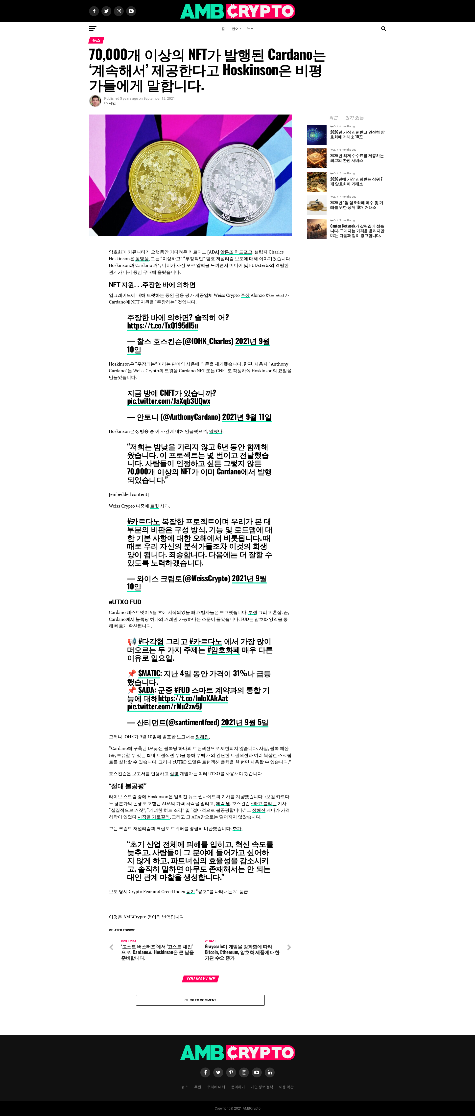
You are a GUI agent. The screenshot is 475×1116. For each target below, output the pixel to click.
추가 (237, 828)
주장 (245, 295)
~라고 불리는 (264, 803)
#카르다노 (143, 520)
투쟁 (252, 612)
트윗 (154, 506)
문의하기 (238, 1086)
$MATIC (149, 672)
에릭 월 (223, 803)
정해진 (202, 737)
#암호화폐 (223, 649)
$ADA (146, 689)
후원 (197, 1086)
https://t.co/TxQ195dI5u (162, 325)
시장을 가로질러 (154, 817)
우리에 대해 (216, 1086)
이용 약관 (286, 1086)
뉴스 (250, 28)
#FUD (182, 689)
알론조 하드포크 (236, 252)
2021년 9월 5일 (244, 721)
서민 (112, 103)
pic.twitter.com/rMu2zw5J (164, 706)
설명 (174, 773)
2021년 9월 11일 (247, 416)
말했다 (215, 431)
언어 (235, 28)
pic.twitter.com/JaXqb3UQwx (168, 400)
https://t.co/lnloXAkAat (193, 697)
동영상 (142, 258)
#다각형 (151, 640)
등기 (190, 891)
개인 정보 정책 (262, 1086)
